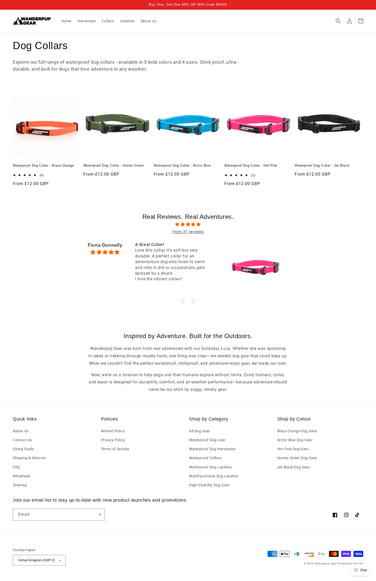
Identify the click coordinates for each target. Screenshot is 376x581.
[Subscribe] (99, 515)
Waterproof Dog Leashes (210, 467)
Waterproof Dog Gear (207, 440)
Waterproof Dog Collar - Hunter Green (113, 165)
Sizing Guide (23, 449)
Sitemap (20, 485)
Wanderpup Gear (326, 563)
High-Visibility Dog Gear (209, 485)
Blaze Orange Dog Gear (297, 431)
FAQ (16, 467)
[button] (338, 21)
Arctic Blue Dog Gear (295, 440)
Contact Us (22, 440)
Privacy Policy (113, 440)
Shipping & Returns (29, 458)
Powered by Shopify (350, 563)
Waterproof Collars (205, 458)
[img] (188, 224)
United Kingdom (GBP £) (37, 560)
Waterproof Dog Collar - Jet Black (322, 165)
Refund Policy (113, 431)
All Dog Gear (199, 431)
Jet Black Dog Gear (293, 467)
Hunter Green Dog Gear (297, 458)
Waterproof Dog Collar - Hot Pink (251, 165)
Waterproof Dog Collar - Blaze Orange (43, 165)
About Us (21, 431)
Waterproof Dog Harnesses (212, 449)
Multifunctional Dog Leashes (213, 476)
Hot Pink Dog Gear (293, 449)
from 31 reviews (188, 231)
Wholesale (21, 476)
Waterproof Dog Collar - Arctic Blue (182, 165)
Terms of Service (115, 449)
